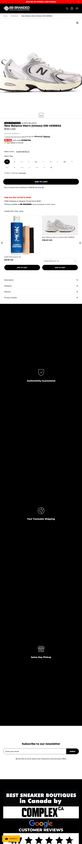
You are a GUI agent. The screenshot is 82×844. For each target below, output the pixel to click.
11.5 (37, 167)
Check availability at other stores (43, 204)
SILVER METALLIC (22, 152)
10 (14, 167)
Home (5, 16)
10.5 (22, 167)
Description (9, 280)
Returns (7, 292)
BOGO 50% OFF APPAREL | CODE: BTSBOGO (41, 1)
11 (29, 167)
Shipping (7, 286)
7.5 (50, 162)
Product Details (10, 298)
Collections (14, 16)
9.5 (7, 167)
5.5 (21, 162)
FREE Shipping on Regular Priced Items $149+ (22, 201)
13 (51, 167)
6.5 (36, 162)
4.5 (7, 162)
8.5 (65, 162)
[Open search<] (67, 8)
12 (44, 167)
